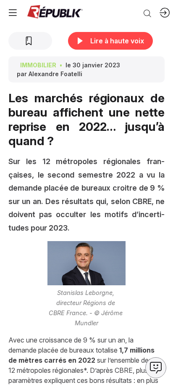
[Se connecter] (164, 12)
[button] (12, 12)
